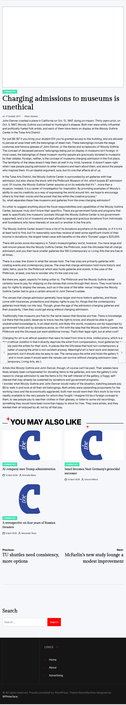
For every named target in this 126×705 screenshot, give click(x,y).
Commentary (10, 92)
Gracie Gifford (91, 479)
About (52, 667)
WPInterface (10, 696)
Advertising (56, 675)
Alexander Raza (28, 533)
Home (52, 659)
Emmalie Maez (29, 475)
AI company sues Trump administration (28, 469)
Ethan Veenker (31, 116)
